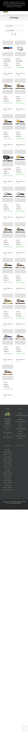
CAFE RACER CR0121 (18, 134)
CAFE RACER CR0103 (18, 349)
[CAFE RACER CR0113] (20, 230)
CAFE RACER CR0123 (18, 99)
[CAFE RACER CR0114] (7, 230)
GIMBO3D (19, 503)
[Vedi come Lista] (15, 34)
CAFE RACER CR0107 (6, 349)
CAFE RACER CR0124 (6, 99)
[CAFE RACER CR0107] (7, 337)
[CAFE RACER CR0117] (20, 194)
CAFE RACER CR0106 (6, 385)
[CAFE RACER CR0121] (20, 122)
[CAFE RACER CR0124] (7, 86)
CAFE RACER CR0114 (6, 242)
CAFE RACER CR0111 (18, 278)
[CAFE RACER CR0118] (7, 194)
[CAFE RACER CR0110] (7, 301)
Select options (6, 74)
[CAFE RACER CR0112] (7, 265)
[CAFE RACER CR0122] (7, 122)
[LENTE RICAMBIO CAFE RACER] (20, 48)
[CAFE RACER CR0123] (20, 86)
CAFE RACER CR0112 (6, 278)
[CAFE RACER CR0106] (7, 372)
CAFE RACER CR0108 (18, 314)
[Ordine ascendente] (22, 25)
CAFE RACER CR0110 (6, 314)
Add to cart (6, 109)
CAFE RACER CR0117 (18, 207)
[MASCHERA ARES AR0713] (7, 158)
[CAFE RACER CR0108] (20, 301)
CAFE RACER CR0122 (6, 134)
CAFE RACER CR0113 (18, 242)
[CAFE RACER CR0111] (20, 265)
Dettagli (10, 73)
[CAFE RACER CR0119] (20, 157)
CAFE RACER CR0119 (18, 170)
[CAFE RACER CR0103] (20, 337)
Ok (14, 8)
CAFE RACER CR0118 (6, 207)
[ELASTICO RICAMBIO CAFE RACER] (7, 48)
